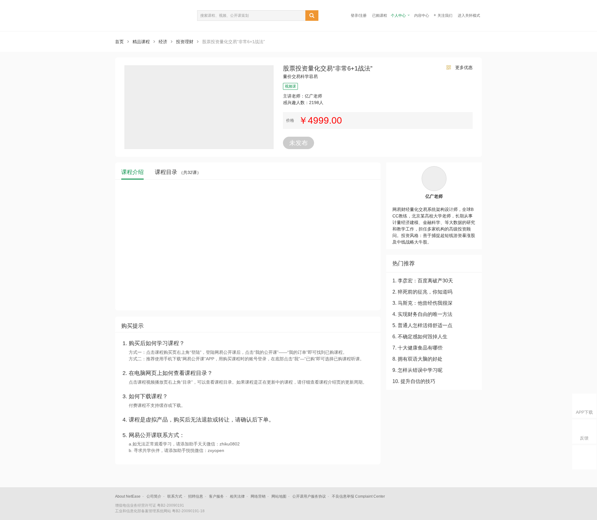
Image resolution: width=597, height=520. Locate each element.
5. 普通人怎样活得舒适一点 (422, 325)
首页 (119, 41)
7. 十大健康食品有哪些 (417, 347)
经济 (163, 41)
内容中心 (421, 15)
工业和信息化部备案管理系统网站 (143, 511)
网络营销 (258, 496)
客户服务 (216, 496)
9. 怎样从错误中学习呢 (417, 370)
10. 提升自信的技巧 (413, 381)
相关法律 (237, 496)
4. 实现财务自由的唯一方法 (422, 314)
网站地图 (278, 496)
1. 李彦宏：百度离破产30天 (422, 280)
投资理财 (184, 41)
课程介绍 (132, 172)
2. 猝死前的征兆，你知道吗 (422, 291)
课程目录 (178, 172)
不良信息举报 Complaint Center (358, 496)
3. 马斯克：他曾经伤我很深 (422, 303)
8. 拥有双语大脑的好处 (417, 359)
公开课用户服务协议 (309, 496)
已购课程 (379, 15)
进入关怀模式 (469, 15)
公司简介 (153, 496)
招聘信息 (195, 496)
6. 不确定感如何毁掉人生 (419, 336)
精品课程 (141, 41)
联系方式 (174, 496)
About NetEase (128, 496)
